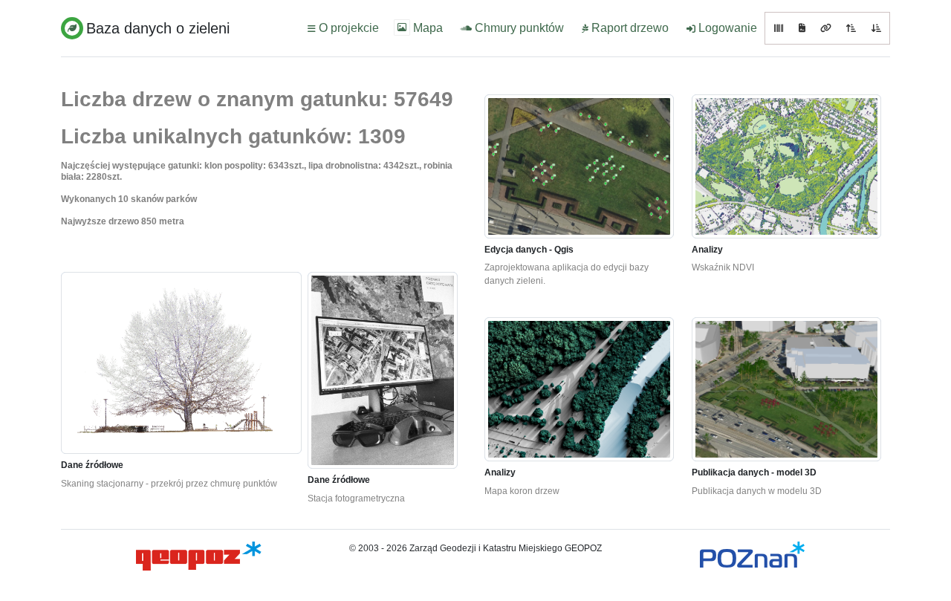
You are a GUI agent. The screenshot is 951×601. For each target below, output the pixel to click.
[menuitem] (341, 28)
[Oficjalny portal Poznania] (752, 554)
